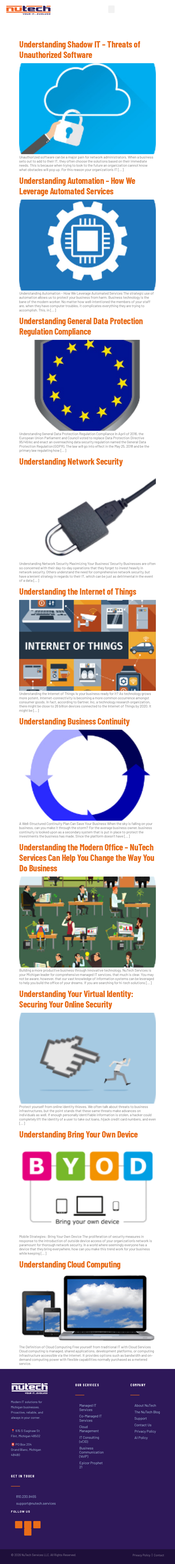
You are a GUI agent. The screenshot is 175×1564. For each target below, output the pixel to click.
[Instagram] (37, 1524)
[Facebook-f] (18, 1524)
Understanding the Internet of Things (77, 591)
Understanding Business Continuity (74, 720)
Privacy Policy (141, 1555)
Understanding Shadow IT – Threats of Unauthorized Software (79, 49)
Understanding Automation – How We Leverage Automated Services (77, 185)
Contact (159, 1555)
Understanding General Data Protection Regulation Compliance (81, 325)
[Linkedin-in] (27, 1532)
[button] (111, 9)
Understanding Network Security (71, 461)
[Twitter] (27, 1524)
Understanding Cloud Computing (70, 1263)
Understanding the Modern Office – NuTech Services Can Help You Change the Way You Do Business (86, 857)
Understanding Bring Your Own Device (78, 1133)
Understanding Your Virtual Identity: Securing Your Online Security (76, 998)
